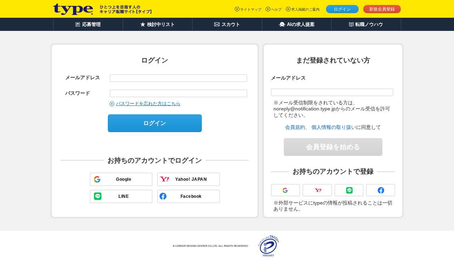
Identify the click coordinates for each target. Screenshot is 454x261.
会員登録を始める (333, 147)
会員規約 (295, 127)
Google (123, 179)
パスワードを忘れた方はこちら (148, 103)
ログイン (342, 9)
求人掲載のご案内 (305, 9)
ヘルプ (276, 9)
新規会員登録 (382, 9)
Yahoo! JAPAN (191, 179)
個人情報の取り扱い (333, 127)
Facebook (191, 196)
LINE (123, 196)
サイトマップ (250, 9)
